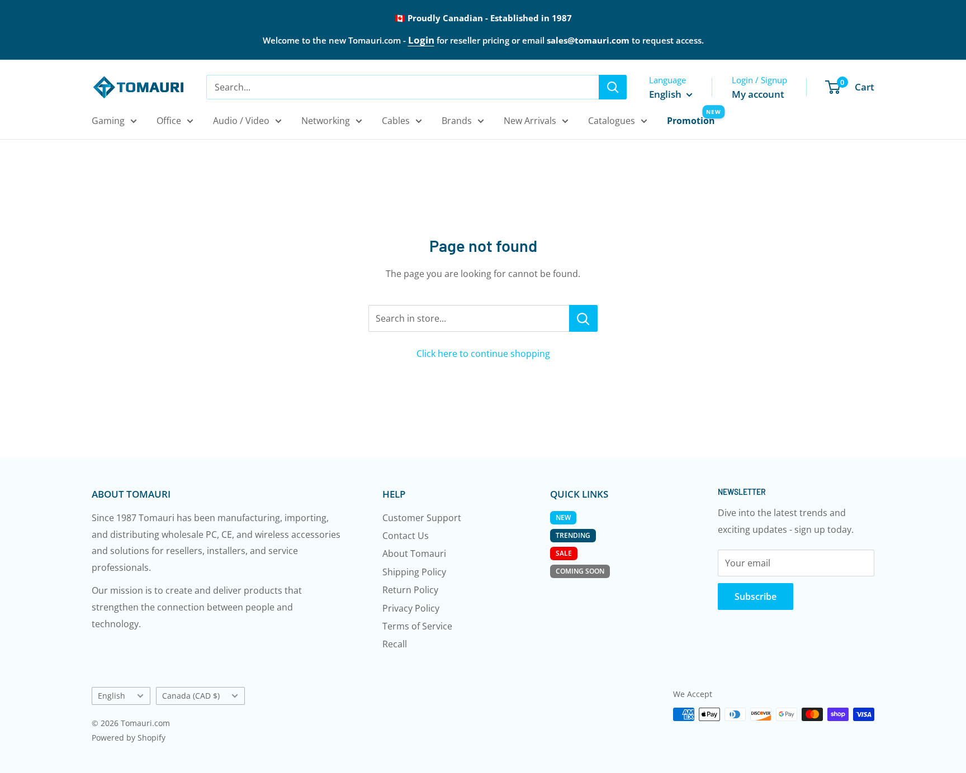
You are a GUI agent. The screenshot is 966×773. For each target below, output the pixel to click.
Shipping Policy (414, 572)
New (563, 517)
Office (169, 120)
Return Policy (410, 590)
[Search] (613, 87)
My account (758, 94)
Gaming (108, 120)
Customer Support (421, 518)
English (111, 695)
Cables (396, 120)
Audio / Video (241, 120)
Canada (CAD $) (191, 695)
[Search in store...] (583, 318)
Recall (394, 644)
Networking (325, 120)
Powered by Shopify (128, 737)
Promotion (691, 120)
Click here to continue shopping (483, 353)
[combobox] (402, 87)
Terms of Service (417, 626)
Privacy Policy (410, 608)
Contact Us (405, 535)
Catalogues (611, 120)
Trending (573, 535)
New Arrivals (530, 120)
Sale (564, 553)
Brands (457, 120)
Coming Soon (580, 571)
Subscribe (755, 596)
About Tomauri (414, 553)
